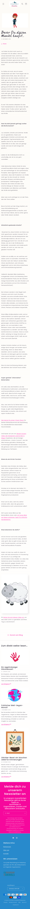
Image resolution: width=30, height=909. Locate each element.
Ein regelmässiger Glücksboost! (9, 668)
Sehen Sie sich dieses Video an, (13, 617)
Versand (24, 902)
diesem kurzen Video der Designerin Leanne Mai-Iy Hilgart (13, 436)
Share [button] (4, 44)
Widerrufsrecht (13, 902)
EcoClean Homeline (14, 900)
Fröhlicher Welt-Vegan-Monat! (12, 706)
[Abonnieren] (25, 813)
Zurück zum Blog (16, 635)
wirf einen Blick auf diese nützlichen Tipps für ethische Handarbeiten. (14, 517)
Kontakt (6, 853)
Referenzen (7, 847)
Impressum (16, 904)
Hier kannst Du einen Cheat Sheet (12, 420)
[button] (3, 4)
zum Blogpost (5, 684)
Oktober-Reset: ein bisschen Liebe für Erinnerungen (14, 759)
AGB (19, 902)
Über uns (6, 850)
